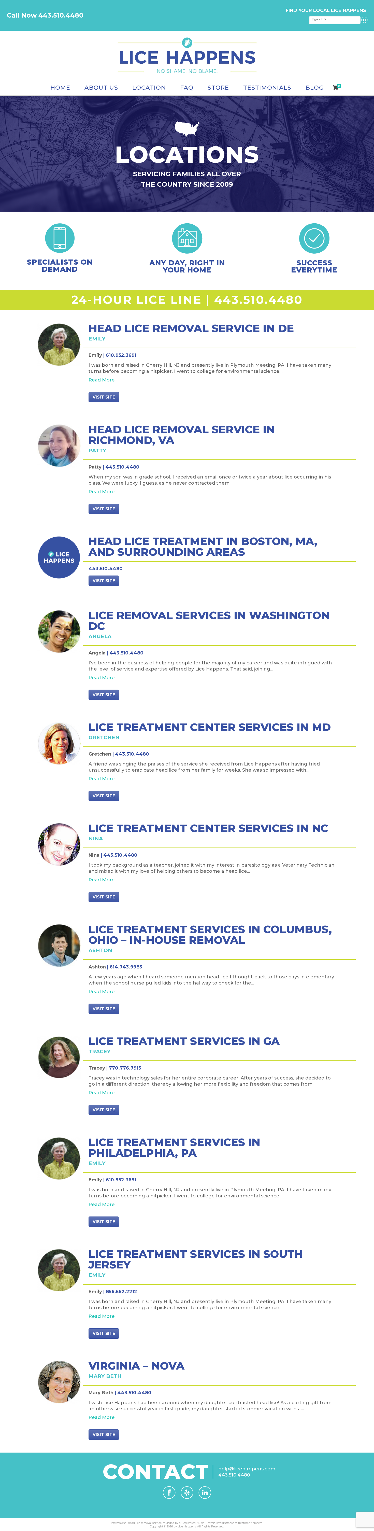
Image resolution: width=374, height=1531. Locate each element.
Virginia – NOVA (136, 1365)
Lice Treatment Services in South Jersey (196, 1259)
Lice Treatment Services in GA (184, 1041)
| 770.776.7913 (123, 1068)
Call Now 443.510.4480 (45, 15)
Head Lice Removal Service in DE (191, 328)
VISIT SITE (104, 397)
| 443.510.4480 (121, 467)
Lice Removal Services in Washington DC (209, 621)
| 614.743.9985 (124, 967)
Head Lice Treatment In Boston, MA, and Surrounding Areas (203, 546)
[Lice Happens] (187, 55)
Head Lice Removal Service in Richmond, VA (182, 435)
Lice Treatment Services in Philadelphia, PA (174, 1147)
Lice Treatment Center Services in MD (210, 727)
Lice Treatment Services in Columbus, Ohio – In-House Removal (210, 935)
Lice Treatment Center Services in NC (208, 828)
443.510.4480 (258, 300)
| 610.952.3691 (119, 355)
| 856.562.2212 (120, 1291)
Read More (102, 380)
